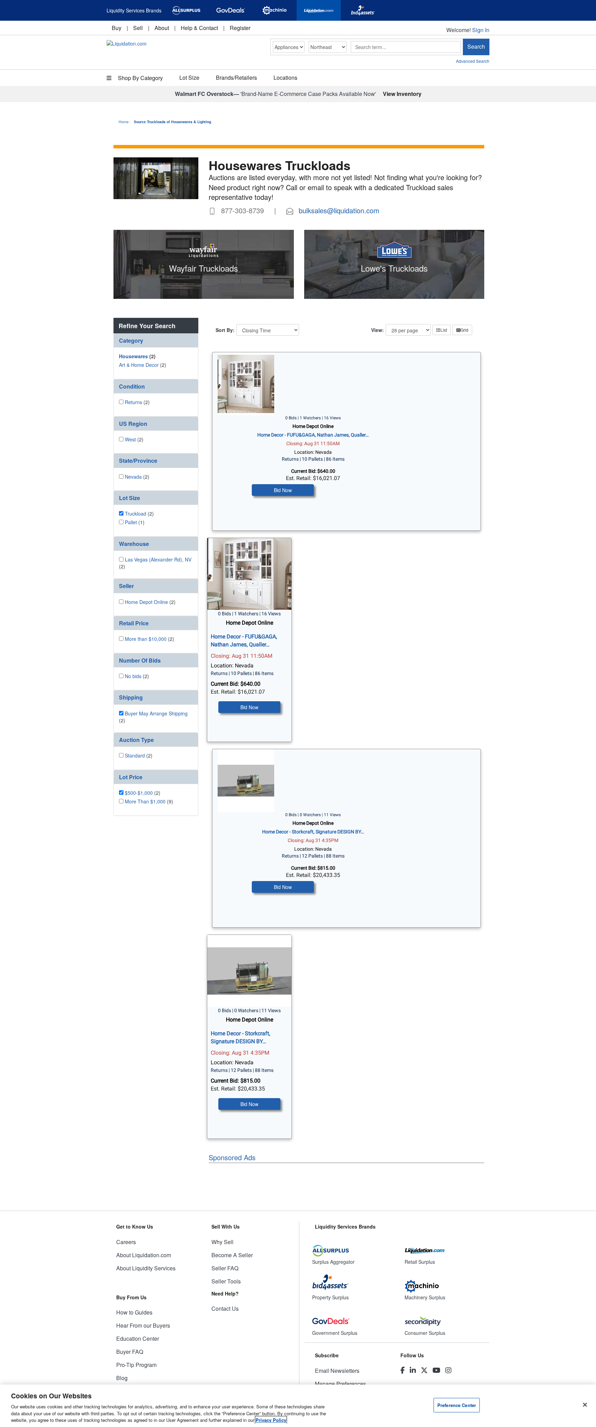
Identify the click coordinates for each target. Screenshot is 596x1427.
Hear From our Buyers (143, 1325)
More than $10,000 (146, 638)
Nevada (133, 476)
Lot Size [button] (189, 77)
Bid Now (283, 490)
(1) (135, 522)
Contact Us (225, 1308)
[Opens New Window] (186, 10)
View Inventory (402, 94)
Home (124, 121)
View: (377, 329)
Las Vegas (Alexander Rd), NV (158, 559)
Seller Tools (226, 1281)
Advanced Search (472, 61)
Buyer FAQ (129, 1352)
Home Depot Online (146, 601)
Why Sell (222, 1242)
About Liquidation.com (143, 1255)
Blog (122, 1378)
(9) (149, 801)
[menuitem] (117, 28)
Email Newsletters (337, 1371)
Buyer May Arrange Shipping (156, 713)
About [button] (162, 28)
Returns (133, 402)
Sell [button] (138, 28)
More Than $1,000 (145, 801)
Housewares (133, 356)
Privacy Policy (271, 1420)
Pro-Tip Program (136, 1365)
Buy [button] (116, 28)
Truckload (135, 513)
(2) (137, 356)
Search (476, 46)
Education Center (137, 1338)
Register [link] (240, 28)
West (130, 439)
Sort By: (225, 329)
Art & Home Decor (139, 364)
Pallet (131, 522)
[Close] (585, 1405)
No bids (133, 676)
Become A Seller (232, 1255)
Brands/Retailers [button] (236, 77)
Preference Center (456, 1405)
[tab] (156, 341)
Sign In (480, 30)
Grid (464, 330)
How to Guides (134, 1312)
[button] (156, 340)
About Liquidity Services (146, 1268)
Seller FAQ (224, 1268)
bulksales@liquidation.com (339, 210)
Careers (126, 1242)
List (443, 330)
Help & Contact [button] (199, 28)
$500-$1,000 (139, 792)
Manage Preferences (340, 1384)
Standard (135, 755)
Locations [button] (285, 77)
